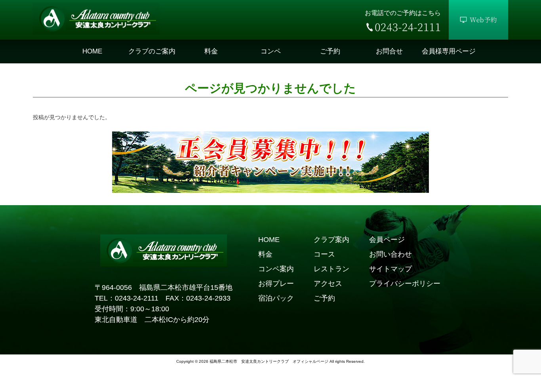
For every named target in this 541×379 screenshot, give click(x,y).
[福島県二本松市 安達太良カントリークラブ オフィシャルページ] (96, 33)
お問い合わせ (390, 254)
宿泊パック (276, 298)
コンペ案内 (276, 269)
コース (324, 254)
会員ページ (387, 240)
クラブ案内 (331, 240)
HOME (269, 240)
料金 (265, 254)
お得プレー (276, 284)
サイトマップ (390, 269)
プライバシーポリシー (404, 284)
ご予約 (324, 298)
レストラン (331, 269)
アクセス (328, 284)
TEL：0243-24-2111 (126, 298)
